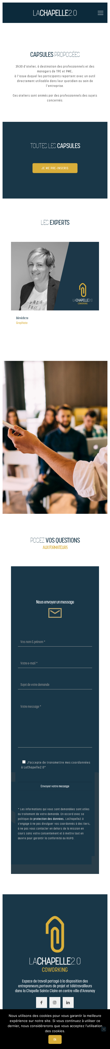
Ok (55, 1039)
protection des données (49, 819)
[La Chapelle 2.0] (55, 12)
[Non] (103, 1029)
